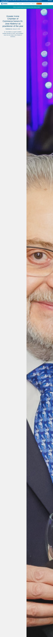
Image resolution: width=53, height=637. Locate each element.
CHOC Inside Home (9, 0)
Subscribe (39, 3)
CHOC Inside (14, 0)
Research (18, 0)
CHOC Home (50, 0)
